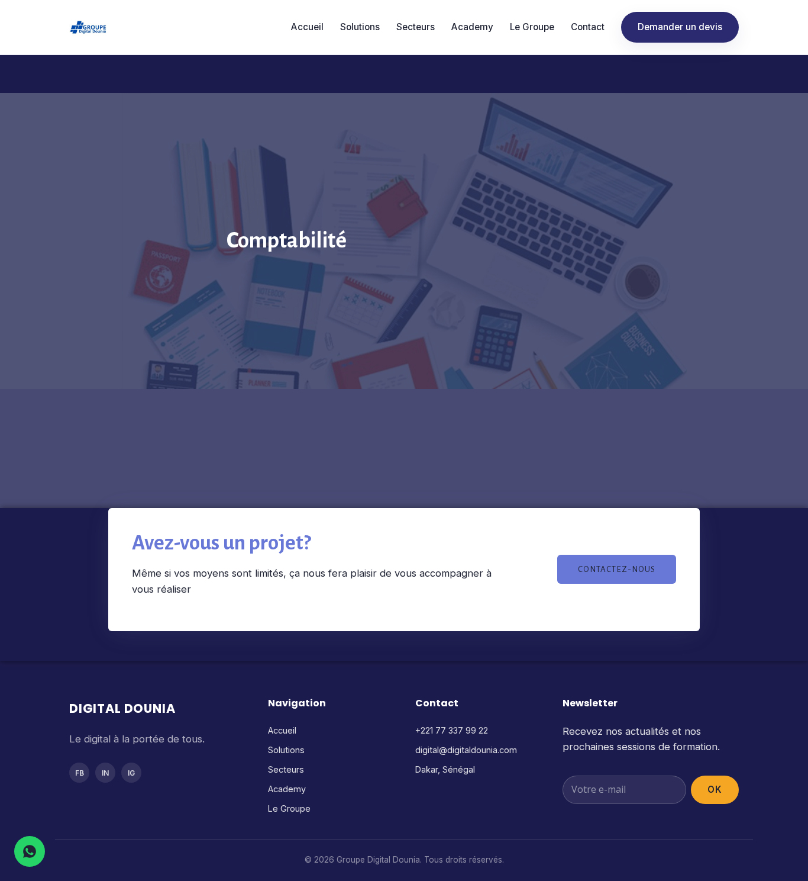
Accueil (307, 27)
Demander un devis (680, 27)
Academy (472, 27)
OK (714, 789)
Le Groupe (532, 27)
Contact (588, 27)
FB (79, 773)
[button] (616, 569)
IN (105, 773)
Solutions (360, 27)
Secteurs (415, 27)
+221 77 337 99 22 (451, 730)
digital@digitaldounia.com (466, 750)
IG (131, 773)
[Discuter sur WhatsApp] (29, 851)
